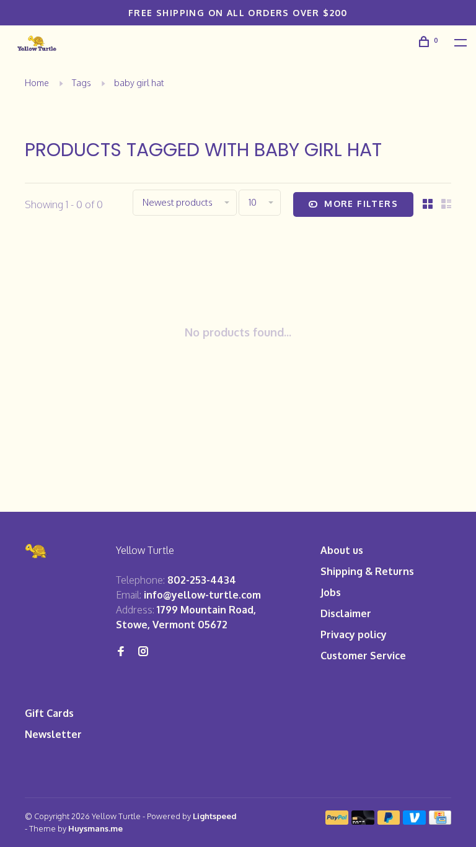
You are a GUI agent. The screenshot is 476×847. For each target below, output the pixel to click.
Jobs (330, 592)
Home (37, 82)
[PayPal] (336, 821)
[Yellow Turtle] (36, 551)
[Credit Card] (440, 821)
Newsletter (53, 734)
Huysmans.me (95, 828)
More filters (361, 203)
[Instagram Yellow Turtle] (143, 652)
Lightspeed (215, 816)
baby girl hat (139, 82)
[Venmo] (414, 821)
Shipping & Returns (367, 571)
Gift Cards (49, 713)
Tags (81, 82)
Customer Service (363, 655)
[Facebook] (121, 652)
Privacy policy (353, 634)
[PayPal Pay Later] (388, 821)
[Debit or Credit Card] (362, 821)
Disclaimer (345, 613)
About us (341, 550)
